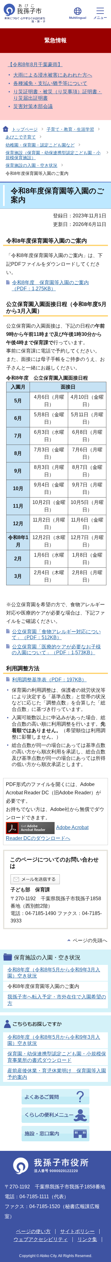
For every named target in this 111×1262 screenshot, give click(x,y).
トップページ (25, 129)
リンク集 (87, 1239)
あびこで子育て (21, 137)
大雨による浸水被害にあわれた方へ (52, 75)
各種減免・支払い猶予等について (50, 83)
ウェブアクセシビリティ (41, 1239)
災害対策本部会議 (33, 106)
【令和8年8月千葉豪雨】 (35, 64)
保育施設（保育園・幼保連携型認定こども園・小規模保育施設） (53, 155)
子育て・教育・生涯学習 (70, 129)
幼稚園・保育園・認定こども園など (40, 145)
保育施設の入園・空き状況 (31, 165)
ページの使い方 (33, 1231)
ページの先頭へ (90, 940)
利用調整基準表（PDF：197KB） (49, 679)
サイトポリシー (77, 1231)
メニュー (100, 17)
